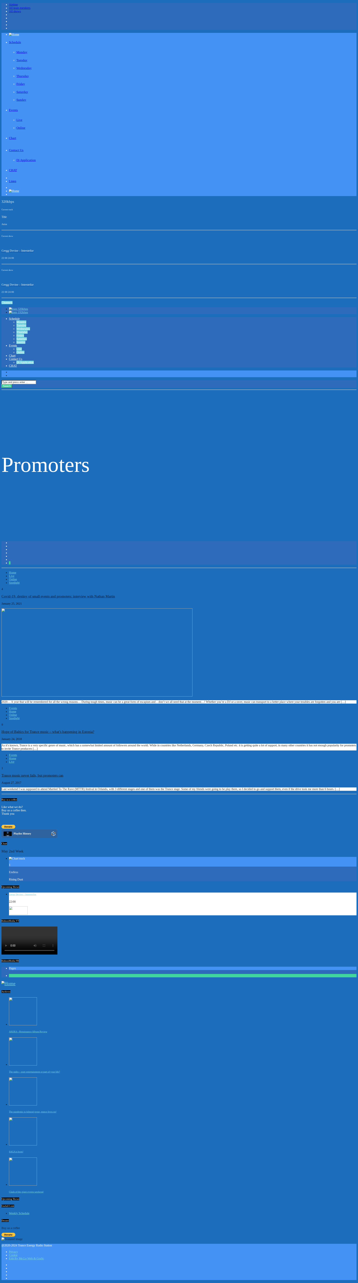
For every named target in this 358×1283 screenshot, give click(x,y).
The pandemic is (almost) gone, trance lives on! (32, 1111)
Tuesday (21, 60)
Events (13, 110)
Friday (20, 84)
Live (19, 120)
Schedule (15, 42)
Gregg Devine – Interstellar (22, 894)
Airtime (13, 4)
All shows (15, 11)
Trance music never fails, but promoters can (32, 775)
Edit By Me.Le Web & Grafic (26, 1258)
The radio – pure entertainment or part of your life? (34, 1071)
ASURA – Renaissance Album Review (28, 1031)
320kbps (23, 309)
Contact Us (16, 150)
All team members (19, 8)
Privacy (13, 1251)
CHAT (13, 170)
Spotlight (14, 582)
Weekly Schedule (19, 1213)
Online (20, 128)
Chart (12, 138)
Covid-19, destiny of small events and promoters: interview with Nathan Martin (58, 596)
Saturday (22, 92)
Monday (21, 52)
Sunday (21, 100)
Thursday (22, 76)
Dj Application (26, 160)
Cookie (13, 1255)
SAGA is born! (16, 1151)
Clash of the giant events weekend (26, 1191)
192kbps (23, 312)
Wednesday (24, 68)
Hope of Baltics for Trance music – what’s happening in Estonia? (47, 732)
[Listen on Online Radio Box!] (53, 834)
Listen (12, 181)
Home (12, 572)
